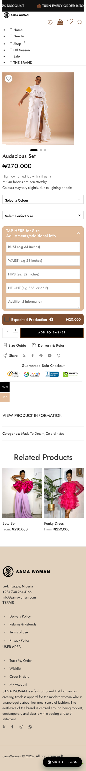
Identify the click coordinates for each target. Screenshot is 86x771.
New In (18, 35)
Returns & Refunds (23, 624)
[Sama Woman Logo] (26, 570)
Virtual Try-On (64, 762)
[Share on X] (24, 355)
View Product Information (32, 415)
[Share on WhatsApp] (58, 356)
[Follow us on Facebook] (12, 727)
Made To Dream (32, 433)
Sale (16, 56)
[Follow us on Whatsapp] (30, 727)
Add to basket (52, 332)
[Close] (80, 6)
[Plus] (15, 330)
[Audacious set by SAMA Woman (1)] (38, 108)
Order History (19, 676)
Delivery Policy (20, 616)
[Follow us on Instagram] (21, 727)
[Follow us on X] (4, 726)
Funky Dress (54, 523)
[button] (43, 233)
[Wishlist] (70, 22)
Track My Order (21, 660)
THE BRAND (22, 62)
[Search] (79, 22)
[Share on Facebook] (32, 355)
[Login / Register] (50, 22)
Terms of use (19, 632)
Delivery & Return (51, 345)
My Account (18, 684)
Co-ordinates (55, 433)
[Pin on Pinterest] (41, 355)
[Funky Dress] (64, 492)
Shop (17, 43)
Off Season (21, 49)
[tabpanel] (38, 109)
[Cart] (60, 22)
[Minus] (15, 335)
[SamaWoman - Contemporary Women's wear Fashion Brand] (16, 15)
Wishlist (15, 668)
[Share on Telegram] (50, 355)
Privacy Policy (19, 640)
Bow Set (9, 523)
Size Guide (16, 345)
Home (18, 29)
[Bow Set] (22, 492)
